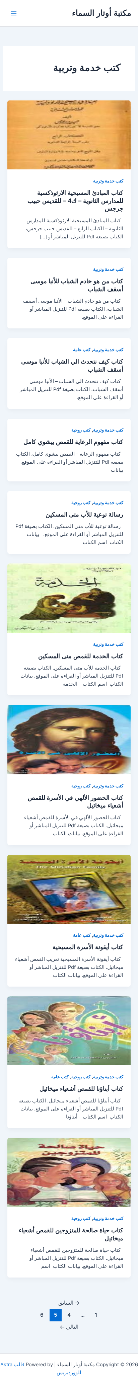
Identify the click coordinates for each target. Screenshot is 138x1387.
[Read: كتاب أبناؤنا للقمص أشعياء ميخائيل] (68, 1030)
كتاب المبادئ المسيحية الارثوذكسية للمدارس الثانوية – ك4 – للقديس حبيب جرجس (75, 200)
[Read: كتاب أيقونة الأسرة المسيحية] (68, 889)
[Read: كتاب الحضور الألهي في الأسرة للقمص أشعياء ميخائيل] (68, 740)
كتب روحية (80, 430)
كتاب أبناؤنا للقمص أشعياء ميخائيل (81, 1088)
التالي (69, 1327)
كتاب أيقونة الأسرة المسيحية (88, 946)
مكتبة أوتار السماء (101, 13)
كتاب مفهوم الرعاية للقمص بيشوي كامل (73, 441)
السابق (69, 1303)
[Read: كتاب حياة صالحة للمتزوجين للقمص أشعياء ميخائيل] (68, 1172)
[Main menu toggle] (14, 13)
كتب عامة (81, 349)
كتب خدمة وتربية (108, 180)
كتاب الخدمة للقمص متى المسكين (80, 656)
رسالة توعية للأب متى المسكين (84, 514)
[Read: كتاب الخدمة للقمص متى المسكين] (68, 598)
